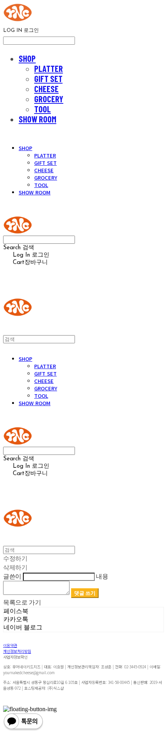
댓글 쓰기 (85, 592)
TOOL (42, 109)
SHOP (27, 58)
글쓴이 (12, 576)
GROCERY (48, 99)
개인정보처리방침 (17, 651)
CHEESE (46, 89)
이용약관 (10, 645)
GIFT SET (48, 78)
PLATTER (48, 68)
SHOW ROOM (37, 119)
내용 (102, 576)
